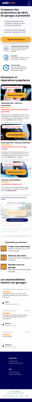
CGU (16, 396)
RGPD (26, 396)
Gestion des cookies (8, 396)
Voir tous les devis (16, 220)
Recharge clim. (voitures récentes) (15, 143)
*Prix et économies (14, 372)
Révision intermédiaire (11, 180)
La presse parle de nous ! (16, 363)
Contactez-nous (13, 361)
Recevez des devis (15, 39)
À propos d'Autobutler (15, 374)
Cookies (21, 396)
